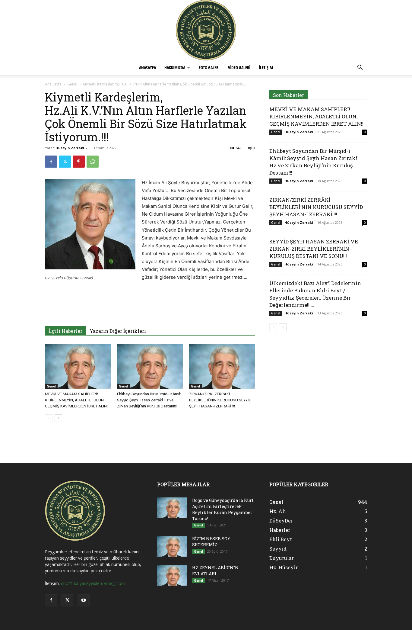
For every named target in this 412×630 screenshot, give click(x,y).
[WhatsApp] (93, 162)
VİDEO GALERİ (239, 67)
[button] (360, 68)
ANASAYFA (147, 67)
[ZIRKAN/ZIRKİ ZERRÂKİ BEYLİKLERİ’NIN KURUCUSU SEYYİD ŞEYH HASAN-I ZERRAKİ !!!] (222, 366)
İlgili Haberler (65, 331)
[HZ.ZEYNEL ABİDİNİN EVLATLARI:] (172, 575)
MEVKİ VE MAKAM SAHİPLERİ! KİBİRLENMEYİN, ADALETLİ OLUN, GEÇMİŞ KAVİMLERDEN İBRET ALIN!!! (77, 400)
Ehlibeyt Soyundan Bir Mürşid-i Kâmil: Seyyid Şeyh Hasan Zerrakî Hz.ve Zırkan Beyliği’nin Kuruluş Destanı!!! (149, 400)
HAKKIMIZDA (174, 67)
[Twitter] (65, 162)
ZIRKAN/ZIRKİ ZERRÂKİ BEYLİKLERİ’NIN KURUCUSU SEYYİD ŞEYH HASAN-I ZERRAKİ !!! (220, 400)
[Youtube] (84, 600)
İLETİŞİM (266, 67)
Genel (72, 84)
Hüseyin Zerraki (69, 148)
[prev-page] (48, 418)
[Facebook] (51, 162)
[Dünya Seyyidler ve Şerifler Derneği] (206, 30)
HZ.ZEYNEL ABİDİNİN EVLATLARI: (215, 571)
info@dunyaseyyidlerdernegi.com (93, 583)
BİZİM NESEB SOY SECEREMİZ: (211, 542)
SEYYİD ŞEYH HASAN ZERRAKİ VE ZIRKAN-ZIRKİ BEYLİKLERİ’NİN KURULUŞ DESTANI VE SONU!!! (313, 248)
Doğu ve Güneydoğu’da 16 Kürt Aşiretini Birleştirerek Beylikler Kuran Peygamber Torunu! (223, 509)
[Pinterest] (79, 162)
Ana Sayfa (53, 84)
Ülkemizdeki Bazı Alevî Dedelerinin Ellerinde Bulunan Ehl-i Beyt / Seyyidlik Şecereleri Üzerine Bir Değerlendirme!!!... (315, 294)
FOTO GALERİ (209, 67)
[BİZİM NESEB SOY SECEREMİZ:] (172, 546)
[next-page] (58, 418)
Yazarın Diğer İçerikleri (118, 331)
